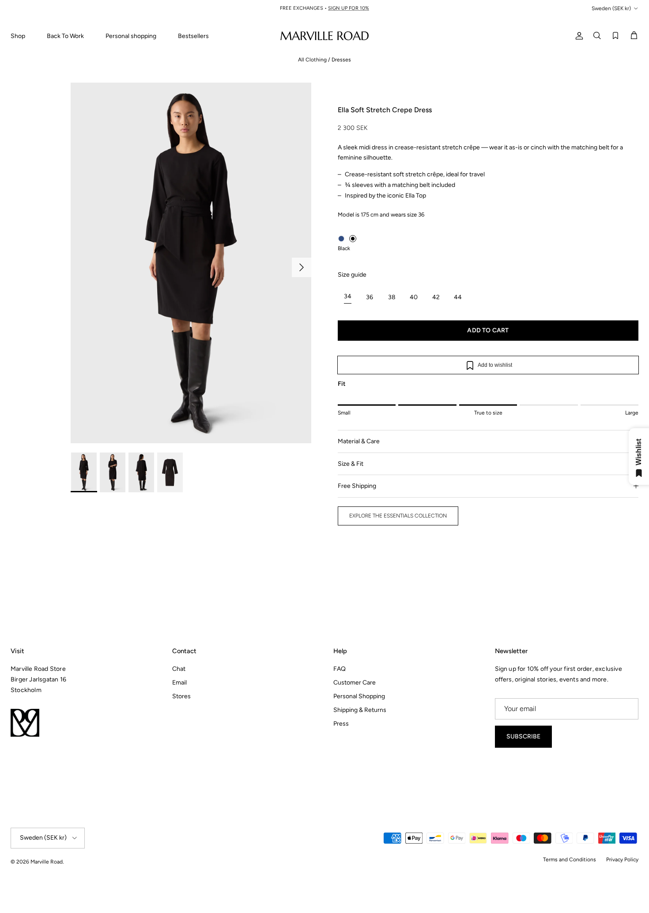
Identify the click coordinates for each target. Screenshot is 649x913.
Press (341, 723)
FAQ (339, 669)
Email (179, 682)
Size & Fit (350, 464)
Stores (181, 696)
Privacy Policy (622, 859)
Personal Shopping (359, 696)
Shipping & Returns (359, 710)
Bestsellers (193, 36)
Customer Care (354, 682)
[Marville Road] (324, 35)
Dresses (341, 60)
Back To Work (65, 36)
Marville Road (46, 862)
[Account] (577, 35)
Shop (18, 36)
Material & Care (359, 441)
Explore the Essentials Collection (398, 516)
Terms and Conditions (569, 859)
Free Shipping (357, 486)
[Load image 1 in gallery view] (191, 263)
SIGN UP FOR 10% (348, 8)
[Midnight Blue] (341, 238)
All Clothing (312, 60)
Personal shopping (131, 36)
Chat (178, 669)
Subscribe (523, 736)
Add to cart (488, 330)
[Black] (352, 238)
